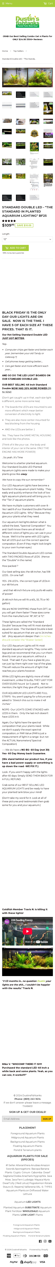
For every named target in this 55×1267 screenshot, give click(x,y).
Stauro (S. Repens (13, 1187)
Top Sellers (18, 51)
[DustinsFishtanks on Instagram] (45, 1241)
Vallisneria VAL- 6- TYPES (38, 1187)
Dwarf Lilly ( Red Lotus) (16, 1183)
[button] (9, 221)
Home (5, 51)
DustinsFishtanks (31, 1095)
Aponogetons (23, 1168)
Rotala (48, 1183)
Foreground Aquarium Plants (27, 1133)
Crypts (17, 1172)
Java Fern (17, 1179)
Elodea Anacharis (23, 1176)
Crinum (26, 1172)
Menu (9, 3)
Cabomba (37, 1172)
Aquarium (27, 1202)
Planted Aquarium (21, 1207)
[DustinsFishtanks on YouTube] (50, 1241)
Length (5, 234)
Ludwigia (28, 1179)
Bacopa (35, 1168)
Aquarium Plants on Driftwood (23, 1190)
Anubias (35, 1165)
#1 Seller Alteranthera (18, 1165)
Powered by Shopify (38, 1249)
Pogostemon (36, 1183)
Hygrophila (39, 1176)
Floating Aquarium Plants (27, 1146)
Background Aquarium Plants (27, 1141)
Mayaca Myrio (42, 1179)
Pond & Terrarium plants (27, 1150)
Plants (39, 1215)
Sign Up (47, 1118)
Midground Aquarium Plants (27, 1137)
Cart (50, 3)
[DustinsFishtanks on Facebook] (40, 1241)
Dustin (41, 981)
